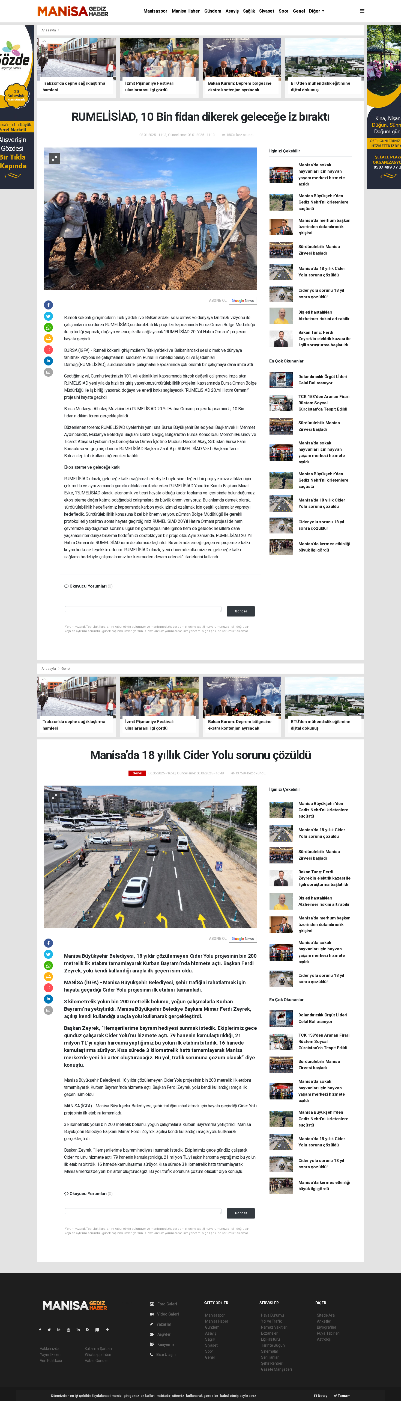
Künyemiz (166, 1344)
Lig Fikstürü (270, 1339)
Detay (322, 1396)
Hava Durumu (272, 1315)
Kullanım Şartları (98, 1348)
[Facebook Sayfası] (42, 1330)
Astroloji (324, 1339)
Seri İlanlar (270, 1357)
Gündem (212, 11)
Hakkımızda (49, 1348)
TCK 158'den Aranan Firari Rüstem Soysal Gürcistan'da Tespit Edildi (323, 403)
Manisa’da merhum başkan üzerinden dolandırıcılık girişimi (324, 227)
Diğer (315, 11)
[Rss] (90, 1330)
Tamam (344, 1396)
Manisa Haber (186, 11)
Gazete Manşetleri (276, 1369)
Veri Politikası (51, 1360)
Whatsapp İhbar (98, 1354)
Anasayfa (49, 30)
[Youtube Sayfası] (70, 1330)
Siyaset (266, 11)
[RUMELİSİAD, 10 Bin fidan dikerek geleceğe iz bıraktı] (150, 218)
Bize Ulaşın (165, 1354)
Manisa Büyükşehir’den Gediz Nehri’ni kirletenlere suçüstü (323, 202)
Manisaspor (155, 11)
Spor (284, 11)
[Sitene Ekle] (109, 1330)
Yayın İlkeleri (50, 1354)
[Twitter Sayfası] (51, 1330)
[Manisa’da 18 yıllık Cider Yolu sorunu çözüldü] (150, 856)
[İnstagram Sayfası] (61, 1330)
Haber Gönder (96, 1360)
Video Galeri (167, 1314)
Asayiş (232, 11)
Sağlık (249, 11)
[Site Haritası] (99, 1330)
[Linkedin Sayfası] (80, 1330)
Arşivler (164, 1334)
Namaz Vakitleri (274, 1327)
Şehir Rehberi (272, 1363)
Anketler (324, 1321)
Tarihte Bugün (273, 1345)
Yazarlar (163, 1324)
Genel (299, 11)
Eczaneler (269, 1333)
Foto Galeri (167, 1304)
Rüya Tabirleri (328, 1333)
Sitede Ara (326, 1315)
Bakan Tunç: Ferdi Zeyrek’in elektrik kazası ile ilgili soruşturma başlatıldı (324, 339)
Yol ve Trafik (271, 1321)
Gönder (241, 611)
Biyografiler (326, 1327)
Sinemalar (269, 1351)
